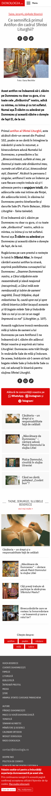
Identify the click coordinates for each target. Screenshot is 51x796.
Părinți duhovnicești (13, 710)
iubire (31, 646)
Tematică (7, 719)
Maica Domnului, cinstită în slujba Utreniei (32, 462)
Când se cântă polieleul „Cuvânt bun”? (32, 480)
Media (5, 689)
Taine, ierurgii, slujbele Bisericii (25, 14)
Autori (6, 706)
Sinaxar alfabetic (11, 723)
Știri (5, 693)
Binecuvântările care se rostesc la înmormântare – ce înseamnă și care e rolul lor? (34, 613)
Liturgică (7, 676)
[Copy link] (31, 38)
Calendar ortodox (12, 732)
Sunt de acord (8, 789)
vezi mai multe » (25, 508)
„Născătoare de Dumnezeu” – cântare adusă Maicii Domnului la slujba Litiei (33, 441)
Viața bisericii (10, 663)
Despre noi (8, 757)
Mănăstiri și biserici (13, 727)
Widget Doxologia (12, 736)
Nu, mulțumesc (25, 789)
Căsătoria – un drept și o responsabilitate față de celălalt (32, 420)
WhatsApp (17, 396)
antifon (10, 641)
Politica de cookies (12, 761)
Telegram (27, 400)
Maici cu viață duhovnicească (18, 715)
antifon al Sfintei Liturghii (25, 131)
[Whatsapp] (25, 38)
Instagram (35, 396)
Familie (6, 672)
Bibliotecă (8, 680)
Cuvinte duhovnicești (14, 667)
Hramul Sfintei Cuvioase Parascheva (21, 697)
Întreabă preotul (11, 684)
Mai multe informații (19, 784)
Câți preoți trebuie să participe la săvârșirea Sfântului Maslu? (33, 589)
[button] (32, 3)
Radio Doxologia (11, 740)
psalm (25, 641)
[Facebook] (19, 38)
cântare (39, 641)
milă (18, 646)
